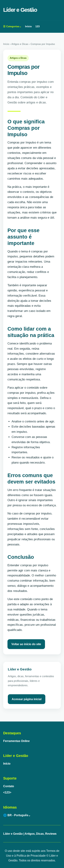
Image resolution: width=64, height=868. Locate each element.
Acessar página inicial (26, 699)
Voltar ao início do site (26, 644)
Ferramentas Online (16, 740)
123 (37, 26)
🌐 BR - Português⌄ (17, 815)
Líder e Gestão (20, 10)
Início (28, 26)
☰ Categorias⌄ (12, 26)
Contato (8, 786)
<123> (7, 792)
